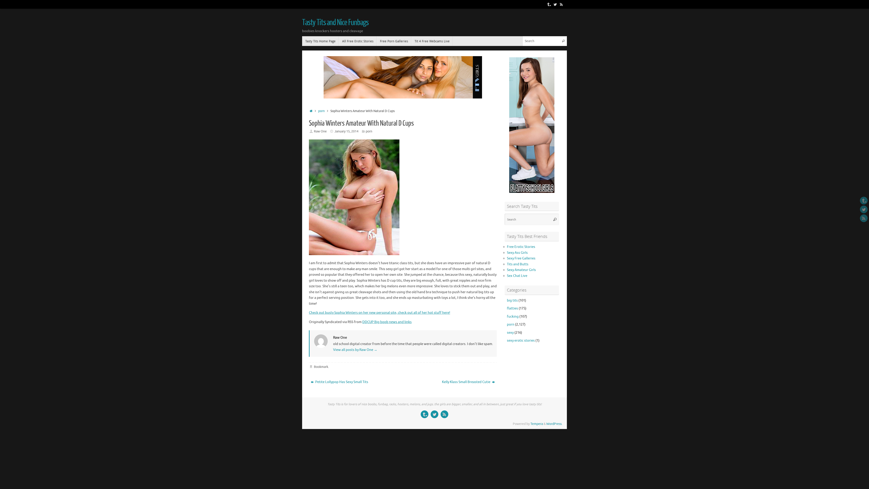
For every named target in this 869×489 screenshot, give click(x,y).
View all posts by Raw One (355, 350)
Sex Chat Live (517, 276)
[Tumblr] (549, 4)
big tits (512, 300)
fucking (513, 316)
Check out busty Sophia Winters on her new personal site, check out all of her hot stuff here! (379, 313)
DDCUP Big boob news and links (387, 322)
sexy (510, 333)
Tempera (536, 424)
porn (321, 111)
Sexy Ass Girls (517, 253)
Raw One (320, 131)
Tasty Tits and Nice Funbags (335, 22)
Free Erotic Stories (521, 247)
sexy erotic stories (521, 340)
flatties (512, 308)
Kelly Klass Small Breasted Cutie (466, 382)
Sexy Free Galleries (521, 258)
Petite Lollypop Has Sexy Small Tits (341, 382)
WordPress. (554, 424)
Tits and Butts (517, 264)
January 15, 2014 (346, 131)
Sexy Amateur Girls (521, 270)
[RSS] (561, 4)
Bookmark (321, 367)
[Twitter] (555, 4)
